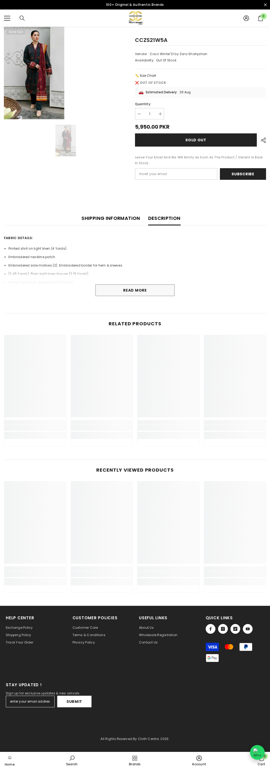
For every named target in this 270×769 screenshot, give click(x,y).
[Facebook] (210, 629)
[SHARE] (261, 140)
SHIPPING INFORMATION (110, 218)
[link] (35, 428)
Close (265, 5)
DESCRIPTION (164, 218)
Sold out (195, 140)
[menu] (7, 18)
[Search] (22, 18)
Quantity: (143, 104)
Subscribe (243, 174)
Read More (135, 290)
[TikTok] (235, 629)
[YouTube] (248, 629)
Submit (74, 701)
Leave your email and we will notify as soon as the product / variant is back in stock (199, 160)
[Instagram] (223, 629)
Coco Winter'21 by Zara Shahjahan (179, 54)
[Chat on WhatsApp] (257, 752)
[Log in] (246, 18)
